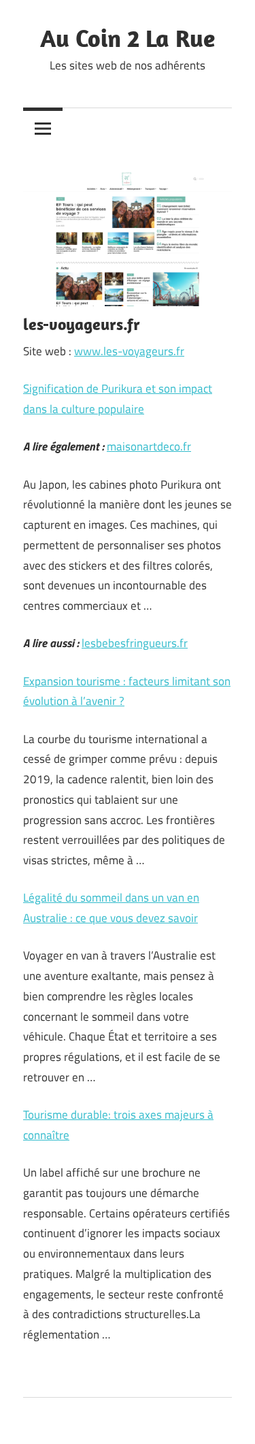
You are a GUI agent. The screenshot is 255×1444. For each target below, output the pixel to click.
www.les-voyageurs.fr (129, 351)
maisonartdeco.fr (149, 446)
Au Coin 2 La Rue (127, 37)
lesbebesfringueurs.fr (135, 643)
